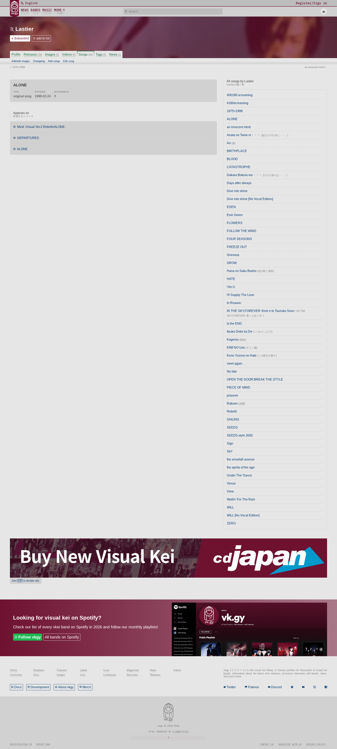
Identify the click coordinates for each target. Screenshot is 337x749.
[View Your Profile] (324, 11)
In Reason (234, 303)
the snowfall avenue (241, 459)
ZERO (231, 523)
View (230, 491)
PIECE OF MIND (238, 387)
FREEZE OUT (237, 247)
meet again (234, 363)
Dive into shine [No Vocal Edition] (250, 199)
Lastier (24, 29)
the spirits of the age (241, 467)
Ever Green (235, 215)
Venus (231, 483)
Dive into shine (237, 191)
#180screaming (237, 103)
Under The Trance (239, 475)
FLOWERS (234, 223)
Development (40, 687)
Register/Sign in (21, 744)
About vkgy (66, 687)
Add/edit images (21, 61)
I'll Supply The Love (240, 295)
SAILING (233, 419)
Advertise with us (290, 744)
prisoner (232, 395)
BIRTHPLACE (237, 151)
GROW (232, 263)
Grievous (233, 255)
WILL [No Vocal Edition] (243, 515)
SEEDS (232, 427)
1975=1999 (235, 111)
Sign (230, 443)
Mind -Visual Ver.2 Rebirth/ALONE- (41, 126)
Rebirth (232, 411)
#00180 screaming (240, 95)
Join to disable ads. (26, 580)
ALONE (22, 149)
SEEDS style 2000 (240, 435)
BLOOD (232, 159)
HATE (231, 279)
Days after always (239, 183)
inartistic (182, 731)
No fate (232, 371)
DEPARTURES (27, 138)
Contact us (267, 744)
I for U (231, 287)
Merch (86, 687)
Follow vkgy (29, 637)
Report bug (43, 744)
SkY (230, 451)
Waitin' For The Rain (241, 499)
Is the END (234, 323)
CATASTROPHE (238, 167)
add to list (43, 38)
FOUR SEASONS (239, 239)
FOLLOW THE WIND (241, 231)
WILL (230, 507)
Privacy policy (315, 744)
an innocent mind (239, 127)
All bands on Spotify (62, 637)
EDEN (231, 207)
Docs (18, 687)
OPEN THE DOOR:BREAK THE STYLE (255, 379)
